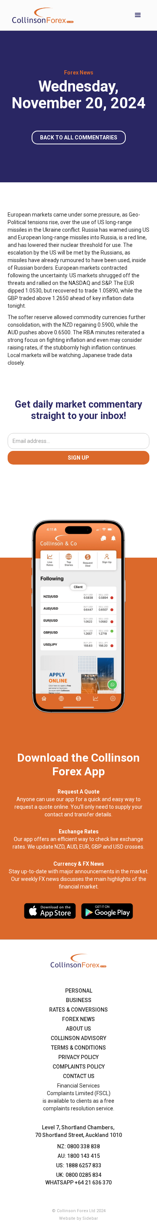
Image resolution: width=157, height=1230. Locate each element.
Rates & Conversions (78, 1010)
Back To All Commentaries (78, 137)
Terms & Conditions (78, 1048)
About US (78, 1029)
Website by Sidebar (78, 1218)
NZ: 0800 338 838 (78, 1146)
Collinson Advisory (78, 1038)
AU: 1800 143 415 (79, 1156)
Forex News (78, 1019)
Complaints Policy (79, 1067)
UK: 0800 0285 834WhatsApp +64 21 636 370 (78, 1179)
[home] (41, 15)
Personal (78, 991)
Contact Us (79, 1076)
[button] (138, 15)
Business (78, 1000)
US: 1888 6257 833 (78, 1165)
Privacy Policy (78, 1057)
